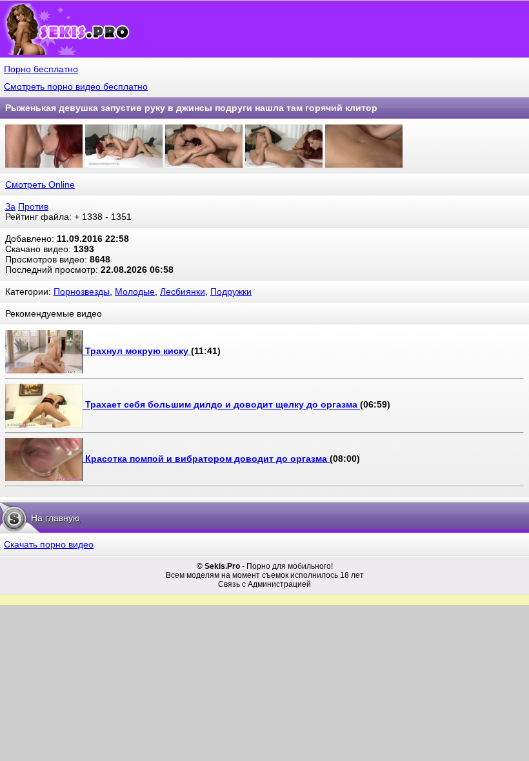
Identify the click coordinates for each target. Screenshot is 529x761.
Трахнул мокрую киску (138, 351)
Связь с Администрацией (264, 584)
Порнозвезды (82, 291)
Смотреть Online (40, 184)
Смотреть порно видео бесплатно (76, 86)
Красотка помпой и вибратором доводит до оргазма (207, 458)
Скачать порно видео (49, 544)
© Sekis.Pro (218, 566)
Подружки (231, 291)
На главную (55, 518)
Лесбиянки (182, 291)
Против (33, 206)
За (10, 206)
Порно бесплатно (41, 69)
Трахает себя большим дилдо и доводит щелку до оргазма (222, 405)
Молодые (135, 291)
